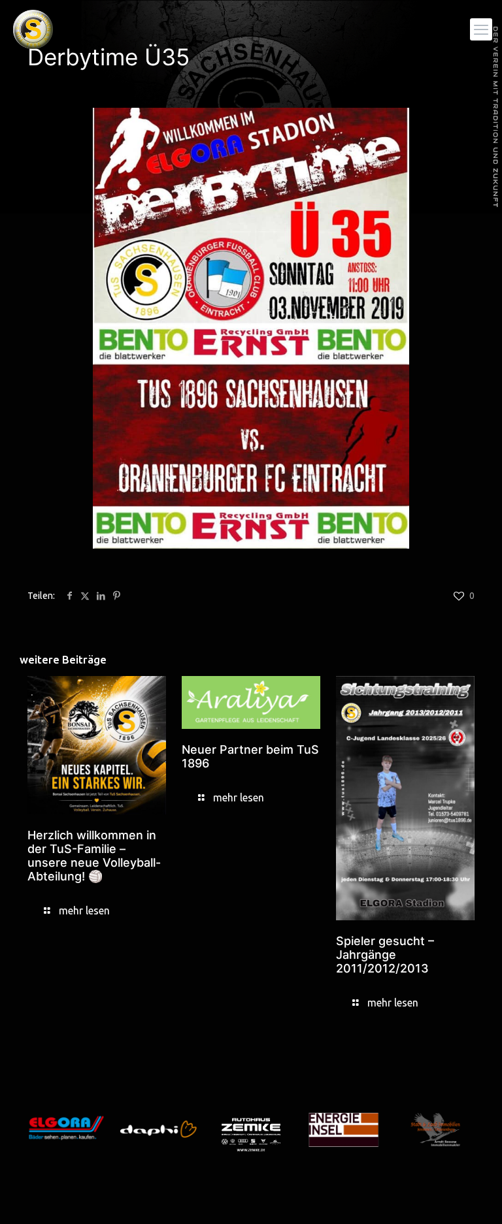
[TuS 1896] (33, 29)
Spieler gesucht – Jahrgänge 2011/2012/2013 (385, 954)
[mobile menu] (481, 29)
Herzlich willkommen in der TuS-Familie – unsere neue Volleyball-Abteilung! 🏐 (94, 855)
